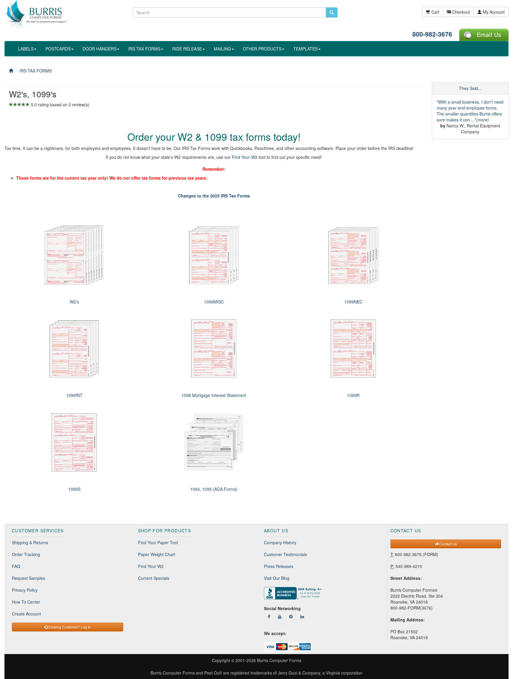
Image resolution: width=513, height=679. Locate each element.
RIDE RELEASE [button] (187, 49)
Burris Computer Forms (279, 660)
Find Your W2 (244, 157)
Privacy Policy (25, 590)
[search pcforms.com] (332, 12)
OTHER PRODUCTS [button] (262, 49)
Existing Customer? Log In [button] (69, 626)
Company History (280, 542)
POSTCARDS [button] (58, 49)
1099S (74, 489)
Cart (434, 12)
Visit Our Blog (276, 578)
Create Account (26, 614)
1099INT (74, 395)
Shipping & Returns (30, 542)
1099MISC (214, 302)
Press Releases (278, 566)
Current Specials (153, 578)
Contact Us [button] (447, 543)
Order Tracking (26, 554)
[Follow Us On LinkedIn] (302, 616)
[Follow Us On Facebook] (269, 616)
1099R (353, 395)
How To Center (26, 602)
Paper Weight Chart (156, 554)
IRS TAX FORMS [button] (144, 49)
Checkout (460, 12)
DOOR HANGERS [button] (99, 49)
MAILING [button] (222, 49)
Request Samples (28, 578)
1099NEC (353, 302)
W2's (74, 302)
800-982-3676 (432, 33)
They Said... (470, 88)
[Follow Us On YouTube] (279, 616)
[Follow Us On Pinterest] (291, 616)
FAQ (16, 566)
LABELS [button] (26, 49)
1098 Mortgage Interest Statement (213, 395)
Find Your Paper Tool (158, 542)
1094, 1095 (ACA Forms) (214, 489)
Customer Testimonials (285, 554)
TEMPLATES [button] (305, 49)
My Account (493, 12)
